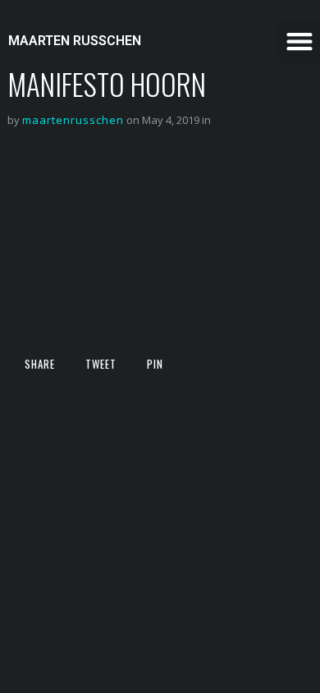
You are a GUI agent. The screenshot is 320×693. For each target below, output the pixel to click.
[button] (299, 41)
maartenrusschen (73, 119)
